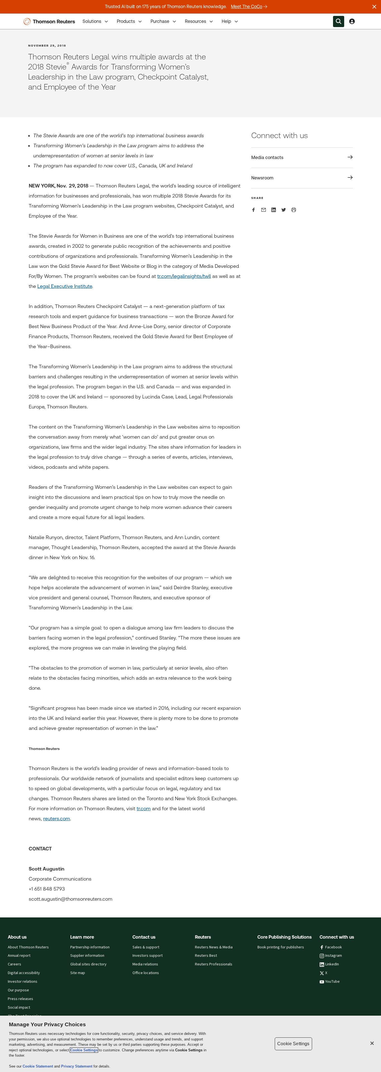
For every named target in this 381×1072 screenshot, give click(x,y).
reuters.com (56, 818)
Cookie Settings (84, 1050)
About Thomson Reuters (28, 947)
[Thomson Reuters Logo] (50, 21)
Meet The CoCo (246, 6)
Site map (77, 972)
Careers (14, 964)
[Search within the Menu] (338, 21)
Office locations (145, 972)
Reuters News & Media (214, 947)
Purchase (160, 21)
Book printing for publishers (280, 947)
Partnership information (90, 947)
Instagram (333, 955)
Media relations (145, 964)
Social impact (19, 1007)
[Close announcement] (374, 6)
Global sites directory (88, 964)
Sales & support (145, 947)
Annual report (19, 955)
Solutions (92, 21)
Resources (195, 21)
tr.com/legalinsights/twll (184, 276)
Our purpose (18, 990)
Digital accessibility (24, 972)
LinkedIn (332, 964)
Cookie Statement (38, 1066)
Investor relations (22, 981)
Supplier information (87, 955)
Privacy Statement (77, 1066)
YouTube (332, 981)
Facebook (333, 947)
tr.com (144, 808)
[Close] (372, 1043)
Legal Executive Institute (64, 286)
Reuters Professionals (213, 964)
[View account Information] (352, 21)
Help (226, 21)
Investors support (147, 955)
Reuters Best (206, 955)
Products (126, 21)
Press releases (20, 998)
